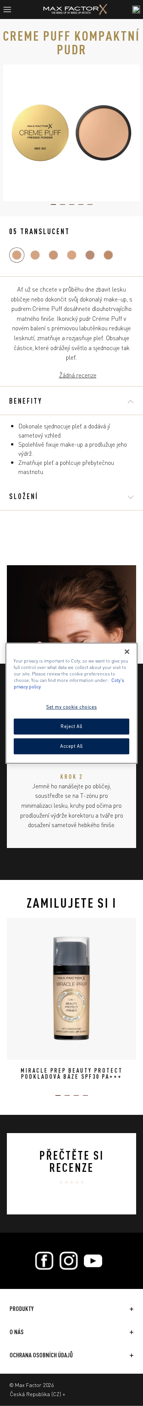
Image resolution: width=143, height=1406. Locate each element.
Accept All (71, 746)
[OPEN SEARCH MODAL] (136, 9)
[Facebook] (44, 1261)
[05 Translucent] (16, 255)
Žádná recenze (77, 375)
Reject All (71, 726)
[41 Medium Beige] (71, 255)
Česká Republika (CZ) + (37, 1394)
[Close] (127, 651)
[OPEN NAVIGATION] (10, 9)
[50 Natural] (108, 255)
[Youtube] (93, 1261)
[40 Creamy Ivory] (53, 255)
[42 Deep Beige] (90, 255)
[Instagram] (68, 1261)
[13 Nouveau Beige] (35, 255)
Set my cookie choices (71, 707)
